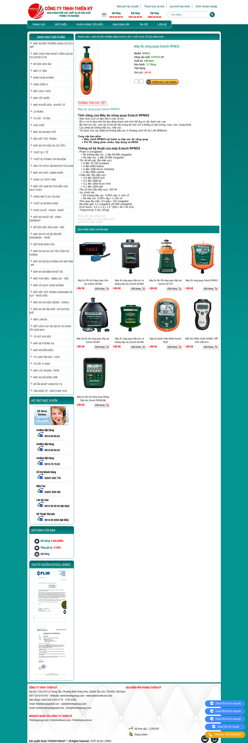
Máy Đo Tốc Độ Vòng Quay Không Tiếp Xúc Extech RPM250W (93, 398)
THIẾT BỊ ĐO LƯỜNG (100, 741)
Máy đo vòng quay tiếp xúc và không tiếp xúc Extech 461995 (129, 340)
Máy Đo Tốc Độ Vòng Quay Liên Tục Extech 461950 (93, 282)
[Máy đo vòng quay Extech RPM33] (86, 95)
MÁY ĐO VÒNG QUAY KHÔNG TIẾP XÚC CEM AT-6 (201, 340)
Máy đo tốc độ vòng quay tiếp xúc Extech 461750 (165, 282)
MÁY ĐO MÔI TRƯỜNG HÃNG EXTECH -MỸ (111, 36)
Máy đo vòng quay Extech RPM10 (202, 280)
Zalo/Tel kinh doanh (227, 703)
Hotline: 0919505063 (228, 734)
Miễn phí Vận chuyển (128, 6)
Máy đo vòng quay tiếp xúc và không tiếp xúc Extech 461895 (129, 282)
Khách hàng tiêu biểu (90, 24)
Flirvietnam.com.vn (82, 720)
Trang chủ (38, 24)
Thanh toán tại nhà (154, 6)
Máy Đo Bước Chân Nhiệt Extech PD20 (165, 340)
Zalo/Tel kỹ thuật (227, 726)
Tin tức (143, 24)
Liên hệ (162, 24)
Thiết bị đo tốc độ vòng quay (148, 36)
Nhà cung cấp (121, 24)
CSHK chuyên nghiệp (206, 6)
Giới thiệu (61, 24)
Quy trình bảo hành (180, 6)
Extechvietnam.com (60, 720)
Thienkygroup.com (38, 720)
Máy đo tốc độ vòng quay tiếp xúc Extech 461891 (93, 340)
